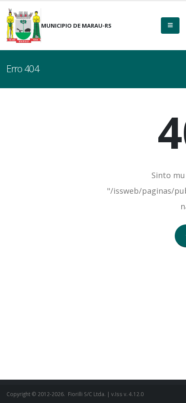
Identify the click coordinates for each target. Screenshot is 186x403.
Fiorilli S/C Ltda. (87, 393)
